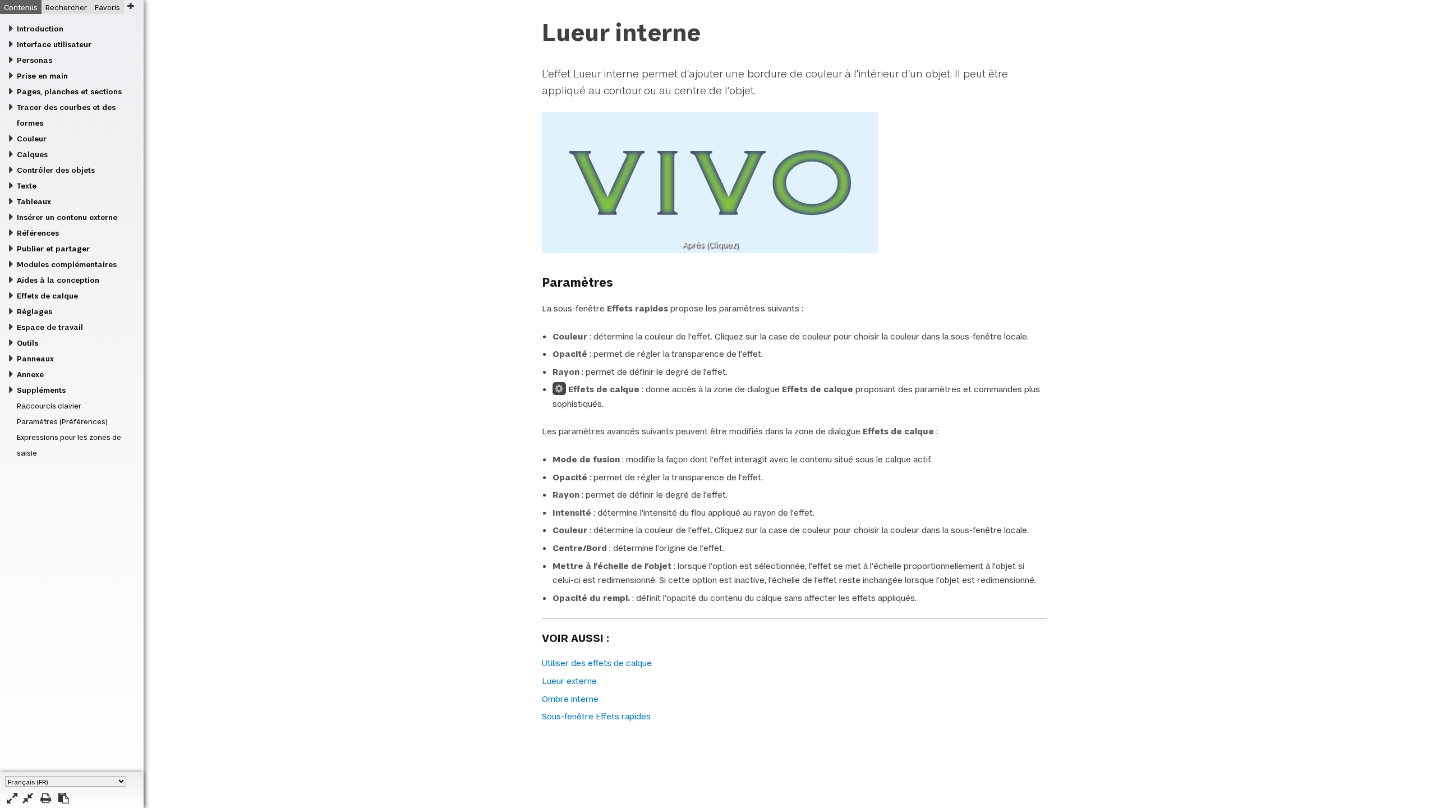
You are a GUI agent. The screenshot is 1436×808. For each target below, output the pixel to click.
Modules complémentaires (67, 264)
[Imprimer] (45, 798)
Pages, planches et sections (69, 91)
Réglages (34, 311)
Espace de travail (50, 327)
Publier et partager (53, 249)
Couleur (32, 139)
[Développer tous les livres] (12, 798)
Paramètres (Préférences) (62, 421)
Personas (34, 60)
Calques (32, 154)
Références (38, 233)
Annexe (30, 374)
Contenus (21, 7)
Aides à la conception (58, 280)
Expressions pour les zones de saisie (69, 445)
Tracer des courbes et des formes (66, 115)
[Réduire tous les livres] (27, 798)
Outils (27, 343)
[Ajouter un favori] (130, 6)
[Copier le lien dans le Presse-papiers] (63, 798)
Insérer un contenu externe (67, 217)
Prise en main (42, 76)
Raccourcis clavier (49, 406)
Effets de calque (47, 296)
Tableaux (34, 201)
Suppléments (41, 390)
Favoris (107, 7)
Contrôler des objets (56, 170)
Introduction (40, 29)
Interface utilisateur (54, 44)
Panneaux (35, 359)
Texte (26, 186)
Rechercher (66, 7)
